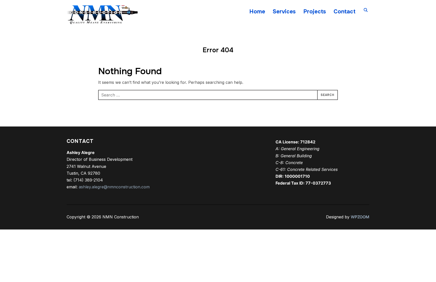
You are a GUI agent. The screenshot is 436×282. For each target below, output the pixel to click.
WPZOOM (360, 216)
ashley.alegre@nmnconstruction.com (114, 186)
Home (257, 11)
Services (284, 11)
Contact (345, 11)
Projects (314, 11)
